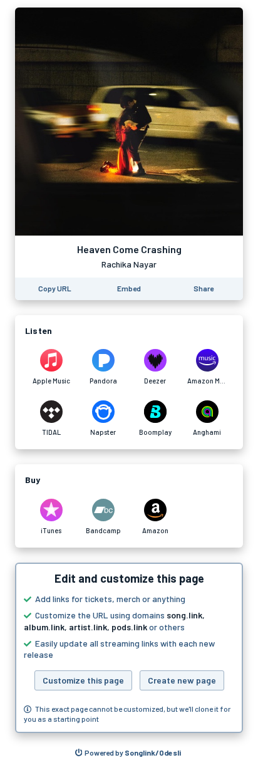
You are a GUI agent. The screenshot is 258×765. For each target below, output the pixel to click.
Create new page (182, 680)
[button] (129, 647)
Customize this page (83, 680)
